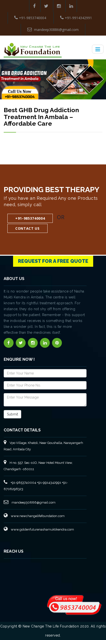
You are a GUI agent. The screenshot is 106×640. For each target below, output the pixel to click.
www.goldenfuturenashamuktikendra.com (42, 529)
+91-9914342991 (78, 17)
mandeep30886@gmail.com (56, 29)
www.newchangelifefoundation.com (37, 516)
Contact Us (27, 228)
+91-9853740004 (32, 17)
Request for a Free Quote (53, 261)
